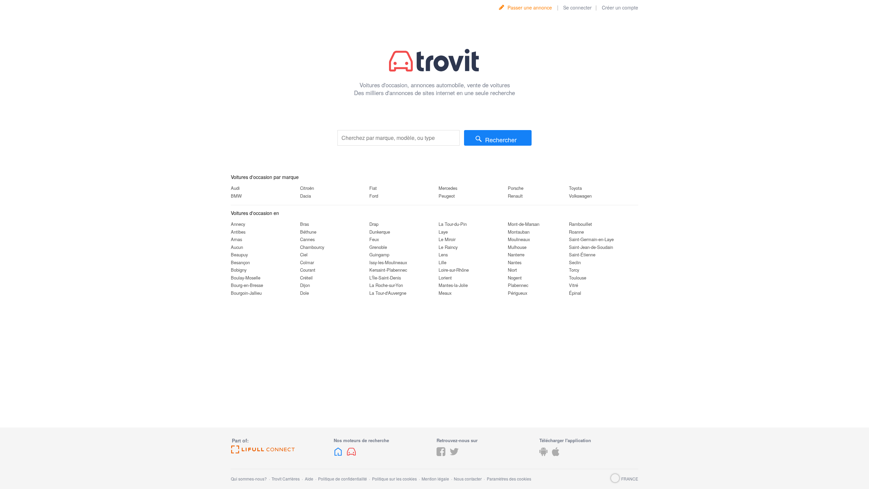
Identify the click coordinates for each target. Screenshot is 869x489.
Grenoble (378, 247)
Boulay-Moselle (245, 277)
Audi (235, 188)
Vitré (573, 285)
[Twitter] (454, 456)
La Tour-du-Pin (453, 224)
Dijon (305, 285)
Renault (515, 196)
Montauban (519, 232)
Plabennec (518, 285)
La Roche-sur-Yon (386, 285)
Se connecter (577, 7)
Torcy (574, 270)
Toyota (575, 188)
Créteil (306, 277)
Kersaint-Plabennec (388, 270)
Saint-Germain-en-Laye (591, 239)
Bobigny (238, 270)
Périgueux (517, 293)
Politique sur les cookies (394, 479)
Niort (512, 270)
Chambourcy (312, 247)
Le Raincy (448, 247)
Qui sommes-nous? (249, 479)
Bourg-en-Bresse (247, 285)
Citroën (307, 188)
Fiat (373, 188)
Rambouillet (580, 224)
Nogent (515, 277)
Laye (443, 232)
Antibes (238, 232)
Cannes (307, 239)
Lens (443, 254)
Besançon (240, 262)
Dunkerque (379, 232)
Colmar (307, 262)
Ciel (304, 254)
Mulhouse (517, 247)
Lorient (445, 277)
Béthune (308, 232)
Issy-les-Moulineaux (388, 262)
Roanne (576, 232)
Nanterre (516, 254)
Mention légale (435, 479)
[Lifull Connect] (280, 450)
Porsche (515, 188)
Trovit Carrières (286, 479)
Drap (373, 224)
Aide (309, 479)
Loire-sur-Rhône (454, 270)
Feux (374, 239)
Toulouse (577, 277)
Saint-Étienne (582, 254)
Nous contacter (468, 479)
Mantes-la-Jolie (453, 285)
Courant (307, 270)
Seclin (575, 262)
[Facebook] (441, 456)
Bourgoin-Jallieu (246, 293)
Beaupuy (239, 254)
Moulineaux (519, 239)
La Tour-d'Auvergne (387, 293)
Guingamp (379, 254)
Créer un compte (620, 7)
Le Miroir (447, 239)
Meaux (445, 293)
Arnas (236, 239)
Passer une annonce (529, 7)
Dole (304, 293)
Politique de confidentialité (342, 479)
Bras (304, 224)
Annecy (238, 224)
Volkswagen (580, 196)
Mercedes (448, 188)
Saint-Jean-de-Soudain (591, 247)
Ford (373, 196)
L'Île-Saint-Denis (385, 277)
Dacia (305, 196)
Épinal (575, 293)
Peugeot (447, 196)
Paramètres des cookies (509, 479)
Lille (442, 262)
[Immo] (338, 456)
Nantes (514, 262)
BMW (236, 196)
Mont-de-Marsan (523, 224)
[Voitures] (351, 456)
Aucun (237, 247)
